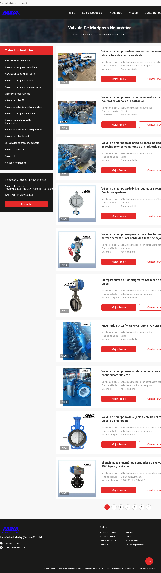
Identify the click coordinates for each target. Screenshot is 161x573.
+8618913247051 (26, 195)
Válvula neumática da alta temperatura (18, 121)
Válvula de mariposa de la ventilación (23, 87)
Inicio (76, 34)
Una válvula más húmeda (17, 93)
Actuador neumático (15, 162)
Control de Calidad (108, 541)
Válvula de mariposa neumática (21, 67)
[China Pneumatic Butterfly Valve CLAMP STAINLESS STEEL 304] (77, 341)
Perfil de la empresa (108, 532)
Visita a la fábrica (107, 537)
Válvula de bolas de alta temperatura (23, 107)
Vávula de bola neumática (18, 60)
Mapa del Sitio (132, 541)
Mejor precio (119, 79)
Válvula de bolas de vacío (17, 136)
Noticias (129, 532)
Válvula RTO (11, 156)
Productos (86, 34)
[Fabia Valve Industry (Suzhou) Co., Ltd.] (10, 12)
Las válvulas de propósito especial (22, 143)
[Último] (148, 507)
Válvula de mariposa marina (19, 80)
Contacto (26, 204)
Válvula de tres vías (15, 149)
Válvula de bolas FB (14, 100)
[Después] (141, 507)
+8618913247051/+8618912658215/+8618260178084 (32, 189)
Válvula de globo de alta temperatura (23, 129)
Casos (129, 537)
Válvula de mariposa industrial (20, 113)
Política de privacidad (135, 545)
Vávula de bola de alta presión (20, 74)
